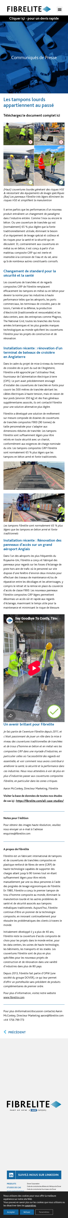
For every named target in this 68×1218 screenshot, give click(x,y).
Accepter (11, 1212)
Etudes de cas (14, 1187)
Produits (11, 1183)
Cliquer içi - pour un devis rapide (34, 18)
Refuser (27, 1212)
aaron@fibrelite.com (52, 1015)
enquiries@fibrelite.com (16, 833)
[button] (60, 9)
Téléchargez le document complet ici (31, 115)
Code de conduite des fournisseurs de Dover (41, 1189)
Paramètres (44, 1212)
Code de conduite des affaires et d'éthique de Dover (44, 1186)
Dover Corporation (33, 1184)
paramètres (30, 1205)
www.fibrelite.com (13, 997)
